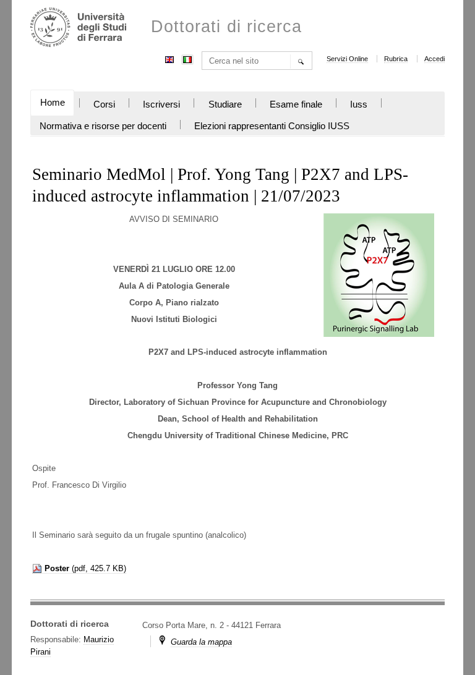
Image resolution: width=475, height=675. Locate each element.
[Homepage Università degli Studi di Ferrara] (78, 28)
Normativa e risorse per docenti (103, 126)
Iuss (358, 104)
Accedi (434, 58)
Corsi (104, 104)
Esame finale (296, 104)
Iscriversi (161, 104)
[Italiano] (187, 58)
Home (52, 103)
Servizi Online (347, 58)
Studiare (225, 104)
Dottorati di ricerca (226, 27)
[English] (169, 58)
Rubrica (396, 58)
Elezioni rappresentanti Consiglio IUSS (271, 126)
